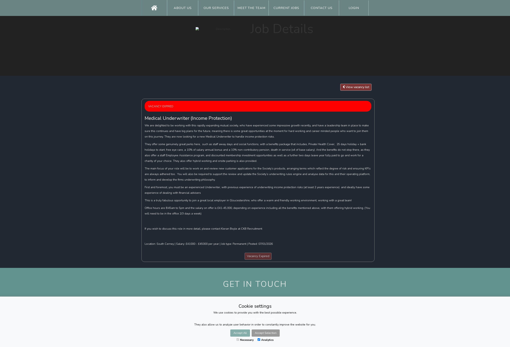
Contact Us (321, 8)
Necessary (247, 340)
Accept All (240, 333)
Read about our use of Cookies (255, 318)
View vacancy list (357, 87)
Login (354, 8)
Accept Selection (266, 333)
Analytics (267, 340)
